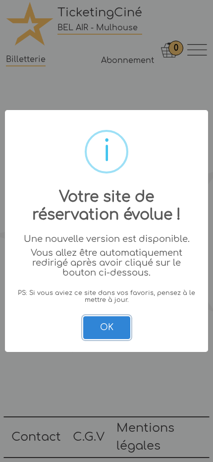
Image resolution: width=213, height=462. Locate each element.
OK (106, 327)
